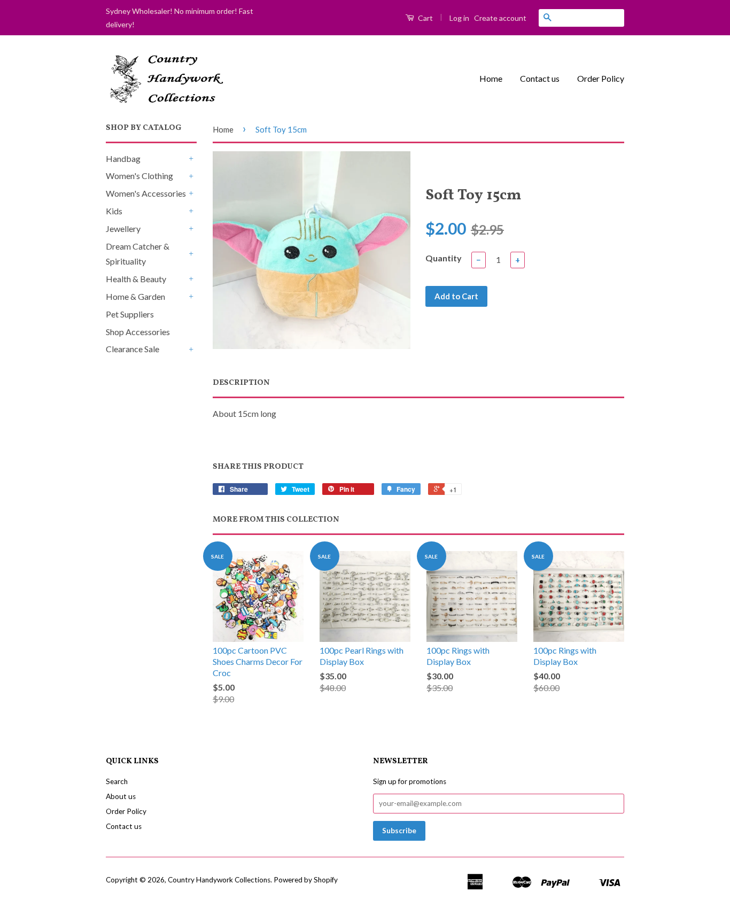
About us (121, 796)
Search (117, 781)
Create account (500, 17)
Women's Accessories (146, 193)
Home (490, 78)
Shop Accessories (138, 332)
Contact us (540, 78)
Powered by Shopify (306, 879)
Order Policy (600, 78)
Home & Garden (135, 296)
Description (241, 383)
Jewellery (123, 228)
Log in (459, 17)
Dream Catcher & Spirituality (137, 254)
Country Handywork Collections (219, 879)
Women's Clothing (139, 175)
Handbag (123, 158)
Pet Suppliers (130, 314)
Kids (114, 211)
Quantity (443, 258)
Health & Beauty (136, 279)
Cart (424, 17)
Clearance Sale (132, 349)
